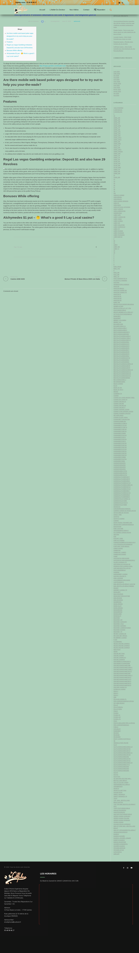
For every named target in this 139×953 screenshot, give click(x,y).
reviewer (117, 737)
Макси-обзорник (120, 842)
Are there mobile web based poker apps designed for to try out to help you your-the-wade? (20, 36)
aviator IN (117, 294)
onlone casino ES (120, 687)
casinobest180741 (120, 431)
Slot (115, 745)
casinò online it (119, 407)
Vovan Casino (118, 822)
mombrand (117, 602)
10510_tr (117, 145)
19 (114, 191)
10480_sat (117, 133)
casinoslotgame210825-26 (123, 485)
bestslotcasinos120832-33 (123, 364)
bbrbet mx (117, 322)
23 (114, 251)
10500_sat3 (117, 139)
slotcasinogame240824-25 (123, 762)
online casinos (119, 659)
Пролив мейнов (119, 848)
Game (115, 556)
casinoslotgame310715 (122, 493)
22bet (116, 245)
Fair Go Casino (119, 540)
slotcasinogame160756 (122, 749)
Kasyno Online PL (120, 576)
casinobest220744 (120, 439)
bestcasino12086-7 (120, 328)
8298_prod (117, 266)
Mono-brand (118, 608)
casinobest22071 (120, 437)
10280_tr (117, 128)
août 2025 (117, 85)
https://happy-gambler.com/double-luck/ (52, 66)
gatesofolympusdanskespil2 (124, 560)
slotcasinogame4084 (121, 768)
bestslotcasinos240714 (122, 372)
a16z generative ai (120, 278)
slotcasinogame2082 (121, 757)
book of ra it (118, 389)
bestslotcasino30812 (121, 356)
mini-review (118, 598)
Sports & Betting (120, 790)
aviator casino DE (120, 290)
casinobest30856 (120, 457)
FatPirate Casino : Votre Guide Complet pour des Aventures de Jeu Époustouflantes (124, 48)
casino (116, 395)
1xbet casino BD (119, 217)
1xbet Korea (118, 221)
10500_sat (117, 135)
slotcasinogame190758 (122, 755)
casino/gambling (120, 421)
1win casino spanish (121, 201)
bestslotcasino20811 (121, 342)
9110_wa (116, 274)
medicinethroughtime (122, 596)
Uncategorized (55, 21)
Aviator (116, 286)
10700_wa (117, 165)
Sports (116, 788)
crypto (116, 516)
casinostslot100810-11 (122, 499)
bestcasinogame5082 (121, 334)
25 (114, 253)
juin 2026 (116, 75)
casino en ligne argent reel (124, 397)
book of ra (118, 387)
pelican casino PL (120, 699)
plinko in (117, 715)
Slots (116, 772)
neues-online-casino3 (122, 647)
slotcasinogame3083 (121, 766)
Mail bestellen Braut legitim (124, 584)
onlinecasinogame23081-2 (123, 675)
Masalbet (117, 592)
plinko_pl (117, 719)
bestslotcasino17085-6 (122, 338)
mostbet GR (118, 620)
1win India (117, 205)
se (114, 741)
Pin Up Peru (118, 709)
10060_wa (117, 120)
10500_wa (117, 141)
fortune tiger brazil (121, 546)
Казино (116, 834)
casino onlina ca (120, 401)
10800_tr (117, 169)
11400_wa (117, 177)
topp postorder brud (122, 808)
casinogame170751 (120, 471)
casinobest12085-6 (120, 423)
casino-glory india (121, 417)
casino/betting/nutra (122, 419)
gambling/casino (120, 554)
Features (10, 42)
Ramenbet (117, 731)
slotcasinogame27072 (122, 764)
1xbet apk (117, 215)
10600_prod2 (118, 151)
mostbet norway (120, 626)
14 (114, 181)
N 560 (115, 639)
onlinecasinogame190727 (123, 671)
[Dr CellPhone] (25, 10)
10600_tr (117, 155)
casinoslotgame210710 (122, 483)
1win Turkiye (118, 209)
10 (114, 116)
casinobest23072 (120, 441)
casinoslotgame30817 (122, 491)
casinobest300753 (120, 455)
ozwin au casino (119, 689)
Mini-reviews (118, 600)
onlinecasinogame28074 (122, 681)
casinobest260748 (120, 447)
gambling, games (120, 552)
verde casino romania (122, 820)
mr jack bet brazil (120, 635)
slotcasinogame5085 (121, 770)
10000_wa (117, 118)
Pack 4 (116, 695)
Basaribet (117, 318)
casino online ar (120, 405)
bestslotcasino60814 (121, 360)
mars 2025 (117, 87)
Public (116, 727)
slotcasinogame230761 (122, 760)
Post (115, 721)
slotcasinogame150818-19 (123, 747)
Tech (115, 798)
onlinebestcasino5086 (122, 663)
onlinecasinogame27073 (122, 679)
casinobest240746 (120, 445)
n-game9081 (118, 641)
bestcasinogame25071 (122, 332)
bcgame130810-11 (120, 326)
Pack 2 (116, 691)
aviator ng (118, 300)
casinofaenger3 (120, 467)
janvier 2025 (117, 91)
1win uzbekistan (119, 211)
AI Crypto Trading (120, 280)
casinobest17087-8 (120, 427)
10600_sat (117, 153)
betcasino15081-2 (120, 380)
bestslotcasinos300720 (122, 374)
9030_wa (116, 272)
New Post (117, 649)
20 (114, 241)
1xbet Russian (119, 233)
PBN (115, 697)
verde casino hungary (122, 816)
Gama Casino (118, 548)
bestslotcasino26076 (121, 348)
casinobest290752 (120, 453)
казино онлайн (119, 836)
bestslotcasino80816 (121, 362)
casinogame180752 (120, 473)
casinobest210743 (120, 435)
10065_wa (117, 122)
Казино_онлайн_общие (122, 838)
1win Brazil (118, 199)
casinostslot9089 (120, 505)
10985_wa (117, 173)
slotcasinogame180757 (122, 751)
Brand (116, 391)
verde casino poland (121, 818)
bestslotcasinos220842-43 (123, 370)
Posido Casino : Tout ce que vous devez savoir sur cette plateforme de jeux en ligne (124, 32)
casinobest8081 (119, 461)
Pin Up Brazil (118, 707)
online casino (119, 655)
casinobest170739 (120, 425)
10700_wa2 (117, 167)
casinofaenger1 (120, 463)
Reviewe (117, 735)
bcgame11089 (118, 324)
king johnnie (118, 578)
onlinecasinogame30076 (122, 685)
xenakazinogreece (120, 832)
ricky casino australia (122, 739)
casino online (119, 403)
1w (115, 193)
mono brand (118, 604)
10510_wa (117, 147)
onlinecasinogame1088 (122, 665)
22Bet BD (117, 247)
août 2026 (117, 71)
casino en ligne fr (120, 399)
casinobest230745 (120, 443)
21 (114, 243)
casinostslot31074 (121, 503)
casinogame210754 (120, 475)
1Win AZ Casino (119, 195)
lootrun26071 (119, 582)
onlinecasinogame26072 (122, 677)
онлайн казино (119, 846)
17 (114, 187)
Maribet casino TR (120, 590)
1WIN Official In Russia (122, 207)
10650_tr (117, 157)
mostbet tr (118, 631)
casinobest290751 (120, 451)
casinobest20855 (120, 433)
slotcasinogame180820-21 (123, 753)
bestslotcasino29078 (121, 352)
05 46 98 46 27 (9, 930)
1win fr (116, 203)
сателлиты (118, 852)
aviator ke (117, 296)
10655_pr (117, 159)
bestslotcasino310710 (122, 358)
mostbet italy (119, 624)
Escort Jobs (118, 538)
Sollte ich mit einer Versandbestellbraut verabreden (122, 784)
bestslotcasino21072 (121, 344)
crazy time (118, 514)
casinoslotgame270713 (122, 489)
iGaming (116, 572)
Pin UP (116, 705)
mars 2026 (117, 81)
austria (116, 282)
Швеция (116, 854)
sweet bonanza (119, 794)
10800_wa (117, 171)
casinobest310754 (120, 459)
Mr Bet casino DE (120, 633)
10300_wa (117, 129)
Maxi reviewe (118, 594)
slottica (117, 776)
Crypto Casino (119, 518)
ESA (115, 536)
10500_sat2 (117, 137)
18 (114, 189)
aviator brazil (119, 288)
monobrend (118, 612)
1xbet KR (117, 223)
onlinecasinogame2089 (122, 673)
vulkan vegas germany (122, 824)
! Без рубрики (118, 108)
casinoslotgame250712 (122, 487)
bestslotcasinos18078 (122, 366)
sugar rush (118, 792)
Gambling (117, 550)
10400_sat (117, 131)
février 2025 (117, 89)
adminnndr (77, 21)
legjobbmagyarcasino (122, 580)
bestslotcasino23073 (121, 346)
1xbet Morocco (119, 227)
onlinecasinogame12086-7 (123, 669)
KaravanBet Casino (120, 574)
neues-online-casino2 (122, 645)
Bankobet (117, 316)
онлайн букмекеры (121, 844)
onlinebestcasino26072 (122, 661)
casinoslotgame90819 (122, 497)
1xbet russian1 (119, 235)
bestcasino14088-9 (120, 330)
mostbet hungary (120, 622)
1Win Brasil (118, 197)
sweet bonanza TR (120, 796)
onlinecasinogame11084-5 (123, 667)
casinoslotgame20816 (122, 481)
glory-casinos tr (120, 562)
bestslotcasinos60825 (122, 378)
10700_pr (117, 161)
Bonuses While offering (14, 50)
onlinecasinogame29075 (122, 683)
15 (114, 183)
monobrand (118, 610)
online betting (119, 653)
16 (114, 185)
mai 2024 (116, 95)
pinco (116, 711)
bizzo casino (118, 383)
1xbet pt (117, 229)
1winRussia (118, 213)
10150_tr (117, 124)
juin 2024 (116, 93)
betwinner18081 (119, 381)
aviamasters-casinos (121, 284)
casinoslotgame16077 (122, 477)
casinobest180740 (120, 429)
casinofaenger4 (120, 469)
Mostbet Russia (119, 630)
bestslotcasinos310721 (122, 376)
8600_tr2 (117, 268)
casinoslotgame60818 (122, 495)
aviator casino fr (120, 292)
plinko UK (117, 717)
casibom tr (118, 393)
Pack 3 (116, 693)
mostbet (117, 618)
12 (114, 179)
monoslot (117, 616)
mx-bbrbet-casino (120, 637)
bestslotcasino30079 (121, 354)
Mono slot (118, 606)
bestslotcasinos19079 (122, 368)
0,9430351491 (118, 112)
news (115, 651)
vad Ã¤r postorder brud (123, 814)
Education (117, 526)
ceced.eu (117, 506)
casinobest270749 (120, 449)
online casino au (120, 657)
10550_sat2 (117, 149)
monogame (118, 614)
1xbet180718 (118, 237)
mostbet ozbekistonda (122, 628)
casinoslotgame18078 (122, 479)
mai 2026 (116, 77)
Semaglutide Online (121, 743)
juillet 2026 (117, 73)
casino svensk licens (121, 409)
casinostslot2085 (120, 501)
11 (114, 175)
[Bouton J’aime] (42, 21)
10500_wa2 (117, 143)
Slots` (116, 774)
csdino (116, 520)
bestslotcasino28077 (121, 350)
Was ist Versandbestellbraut (125, 830)
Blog (115, 385)
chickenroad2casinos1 (122, 508)
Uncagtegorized (120, 810)
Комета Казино (119, 840)
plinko (116, 713)
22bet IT (116, 249)
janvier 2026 (117, 83)
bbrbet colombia (120, 320)
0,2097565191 (118, 110)
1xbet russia (118, 231)
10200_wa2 (117, 126)
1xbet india (118, 219)
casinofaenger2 (120, 465)
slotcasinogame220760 (122, 758)
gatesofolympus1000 (121, 558)
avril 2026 (116, 79)
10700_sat (117, 163)
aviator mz (118, 298)
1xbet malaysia (119, 225)
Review (116, 733)
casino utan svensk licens (123, 411)
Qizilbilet (117, 729)
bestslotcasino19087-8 (122, 340)
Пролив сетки (119, 850)
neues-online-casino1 (122, 643)
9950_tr (116, 276)
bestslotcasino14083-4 (122, 336)
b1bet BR (117, 302)
